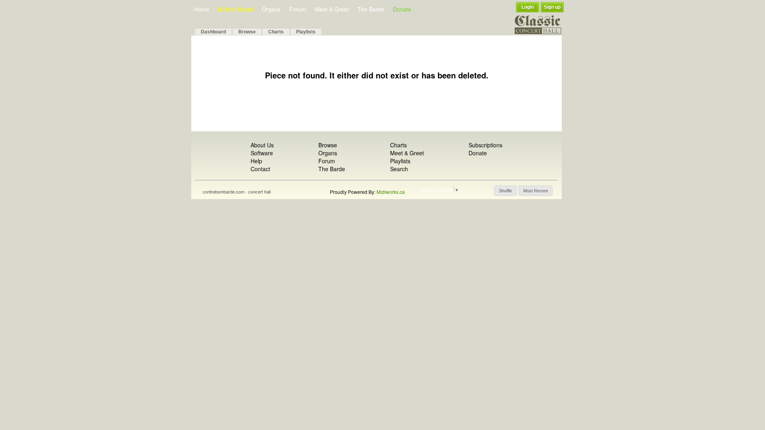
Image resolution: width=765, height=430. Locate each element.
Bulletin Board (235, 9)
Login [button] (528, 7)
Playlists (306, 32)
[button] (505, 191)
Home (201, 9)
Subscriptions (485, 145)
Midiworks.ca (391, 191)
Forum (297, 9)
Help (256, 161)
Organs (271, 9)
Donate (402, 9)
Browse (247, 32)
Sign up (552, 7)
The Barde (370, 9)
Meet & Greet (332, 9)
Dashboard (213, 32)
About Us (262, 145)
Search (399, 169)
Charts (276, 32)
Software (262, 153)
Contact (260, 169)
